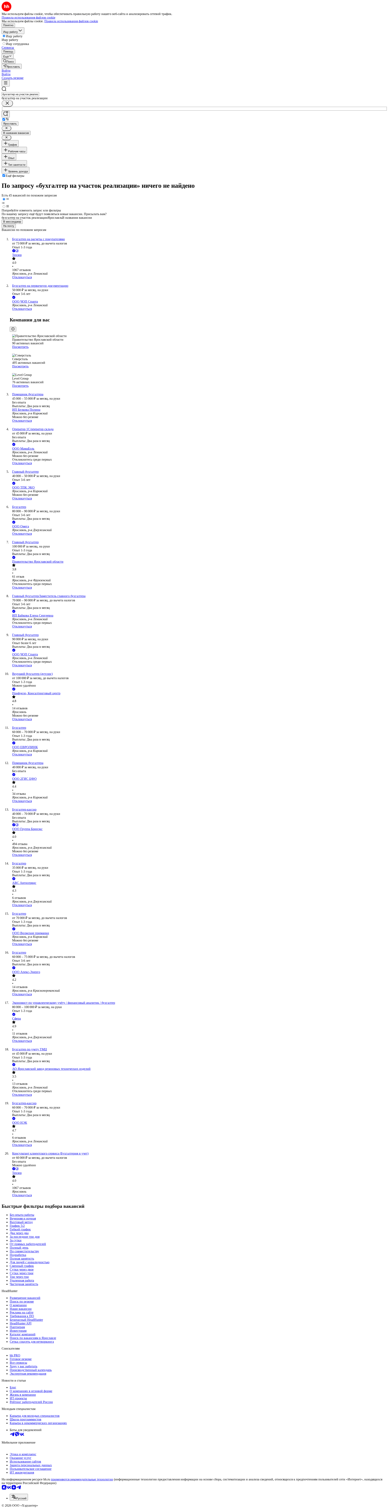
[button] (6, 70)
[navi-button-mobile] (6, 83)
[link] (8, 61)
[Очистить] (7, 103)
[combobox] (20, 94)
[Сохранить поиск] (6, 114)
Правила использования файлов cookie (71, 21)
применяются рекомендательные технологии (82, 1479)
